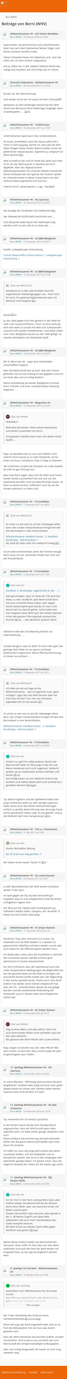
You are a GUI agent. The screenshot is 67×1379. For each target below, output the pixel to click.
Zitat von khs (17, 843)
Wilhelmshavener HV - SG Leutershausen (32, 875)
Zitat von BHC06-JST (21, 285)
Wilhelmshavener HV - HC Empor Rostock (32, 927)
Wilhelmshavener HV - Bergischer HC (30, 402)
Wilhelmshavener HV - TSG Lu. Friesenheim (33, 829)
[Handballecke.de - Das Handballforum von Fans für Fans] (4, 4)
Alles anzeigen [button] (33, 1305)
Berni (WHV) (15, 37)
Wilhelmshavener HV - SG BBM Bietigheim (33, 238)
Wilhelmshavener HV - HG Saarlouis (29, 199)
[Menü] (63, 4)
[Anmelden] (54, 4)
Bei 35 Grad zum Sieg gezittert (22, 854)
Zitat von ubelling (20, 1285)
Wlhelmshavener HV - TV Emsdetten (29, 501)
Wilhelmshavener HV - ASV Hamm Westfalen (34, 33)
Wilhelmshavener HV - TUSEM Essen (30, 124)
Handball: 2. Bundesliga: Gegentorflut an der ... (31, 590)
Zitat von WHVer (19, 416)
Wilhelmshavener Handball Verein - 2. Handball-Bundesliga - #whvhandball (32, 538)
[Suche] (46, 4)
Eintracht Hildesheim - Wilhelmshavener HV (34, 82)
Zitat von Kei (17, 585)
